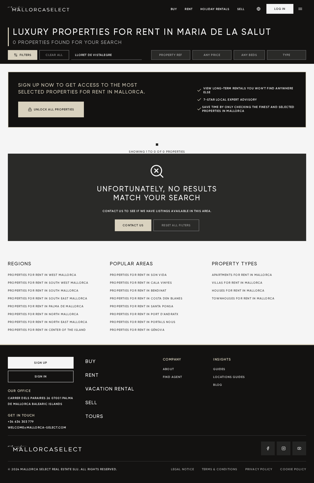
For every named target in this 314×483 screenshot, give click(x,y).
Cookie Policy (293, 469)
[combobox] (106, 55)
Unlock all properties (54, 109)
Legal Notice (182, 469)
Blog (217, 385)
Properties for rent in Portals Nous (142, 322)
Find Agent (172, 377)
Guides (219, 369)
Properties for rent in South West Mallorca (48, 282)
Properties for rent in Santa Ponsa (141, 306)
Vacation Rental (109, 389)
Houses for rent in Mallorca (238, 290)
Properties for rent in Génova (137, 330)
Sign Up (40, 362)
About (168, 369)
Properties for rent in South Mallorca (43, 290)
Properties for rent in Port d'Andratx (144, 314)
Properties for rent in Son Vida (138, 275)
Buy (90, 361)
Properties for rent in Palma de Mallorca (46, 306)
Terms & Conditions (219, 469)
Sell (91, 403)
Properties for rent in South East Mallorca (47, 298)
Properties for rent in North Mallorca (43, 314)
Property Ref (170, 55)
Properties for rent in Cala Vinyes (141, 282)
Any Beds (249, 55)
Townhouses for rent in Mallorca (243, 298)
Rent (92, 375)
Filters (25, 55)
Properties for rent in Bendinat (138, 290)
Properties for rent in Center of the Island (47, 330)
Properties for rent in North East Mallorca (47, 322)
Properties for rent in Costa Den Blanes (146, 298)
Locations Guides (229, 377)
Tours (94, 416)
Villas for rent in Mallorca (237, 282)
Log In (279, 9)
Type (286, 55)
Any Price (212, 55)
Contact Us (133, 225)
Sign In (41, 376)
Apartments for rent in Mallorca (242, 275)
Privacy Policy (259, 469)
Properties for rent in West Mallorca (42, 275)
